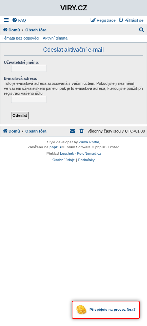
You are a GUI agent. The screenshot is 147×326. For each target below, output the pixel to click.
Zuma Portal (89, 142)
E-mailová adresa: (20, 78)
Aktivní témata (55, 38)
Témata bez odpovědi (20, 38)
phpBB (55, 147)
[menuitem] (19, 20)
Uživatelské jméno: (22, 62)
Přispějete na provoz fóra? (112, 309)
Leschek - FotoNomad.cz (80, 153)
